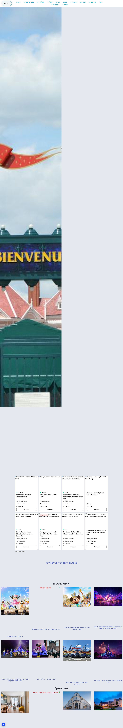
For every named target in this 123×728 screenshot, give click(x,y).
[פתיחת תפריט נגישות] (3, 724)
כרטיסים (83, 2)
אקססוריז (56, 5)
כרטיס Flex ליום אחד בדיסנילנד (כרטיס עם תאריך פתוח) (77, 628)
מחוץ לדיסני (30, 2)
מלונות (74, 2)
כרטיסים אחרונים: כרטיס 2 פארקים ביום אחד (46, 629)
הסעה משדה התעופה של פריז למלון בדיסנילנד (77, 683)
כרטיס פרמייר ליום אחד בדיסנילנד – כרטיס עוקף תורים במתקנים (15, 680)
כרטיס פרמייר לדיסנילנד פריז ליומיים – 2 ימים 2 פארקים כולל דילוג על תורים (108, 627)
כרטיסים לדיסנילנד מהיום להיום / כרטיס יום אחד (108, 681)
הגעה (65, 2)
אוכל (50, 2)
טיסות (18, 2)
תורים (58, 2)
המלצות (41, 2)
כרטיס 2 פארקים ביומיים (15, 636)
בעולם (66, 5)
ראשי (101, 2)
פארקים (93, 2)
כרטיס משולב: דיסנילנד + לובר (46, 679)
